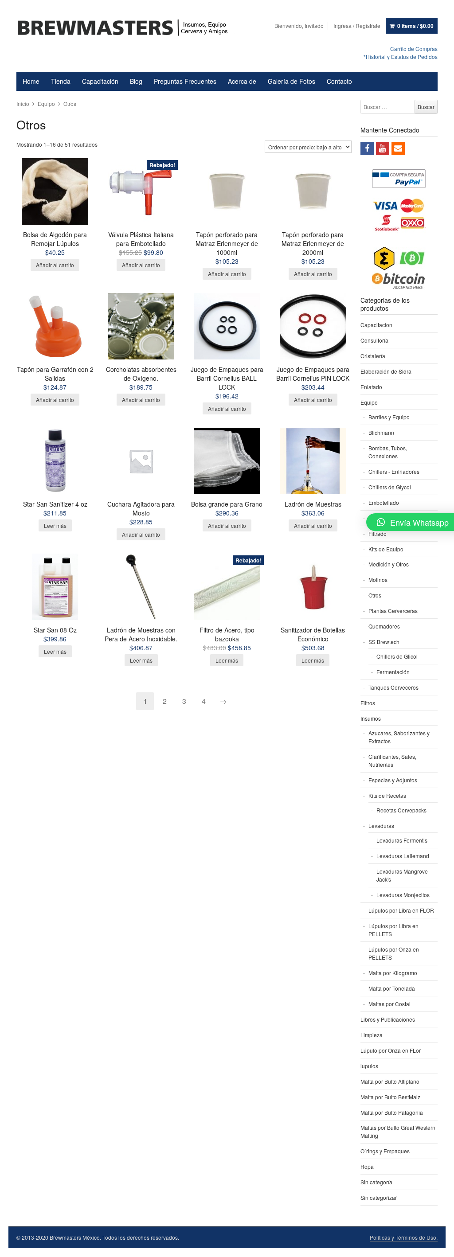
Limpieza (371, 1034)
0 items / (415, 26)
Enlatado (371, 386)
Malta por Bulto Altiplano (389, 1081)
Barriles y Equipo (389, 417)
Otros (374, 595)
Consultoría (374, 340)
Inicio (22, 103)
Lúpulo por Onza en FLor (390, 1050)
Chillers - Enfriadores (393, 471)
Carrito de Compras (414, 48)
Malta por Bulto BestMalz (390, 1097)
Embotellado (383, 502)
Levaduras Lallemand (402, 855)
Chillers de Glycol (389, 487)
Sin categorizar (378, 1197)
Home (31, 81)
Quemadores (384, 626)
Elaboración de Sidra (385, 371)
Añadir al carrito (55, 265)
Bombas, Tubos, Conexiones (387, 452)
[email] (398, 148)
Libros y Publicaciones (387, 1019)
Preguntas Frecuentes (185, 81)
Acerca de (242, 81)
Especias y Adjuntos (392, 780)
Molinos (377, 579)
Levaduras (381, 825)
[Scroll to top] (437, 1245)
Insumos (370, 718)
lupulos (369, 1066)
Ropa (367, 1166)
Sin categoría (376, 1182)
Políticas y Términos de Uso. (404, 1237)
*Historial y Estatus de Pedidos (401, 56)
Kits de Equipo (385, 549)
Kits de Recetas (387, 795)
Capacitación (100, 81)
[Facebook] (367, 148)
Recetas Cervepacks (401, 810)
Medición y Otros (388, 564)
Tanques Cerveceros (393, 687)
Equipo (46, 103)
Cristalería (372, 355)
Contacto (339, 81)
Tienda (60, 81)
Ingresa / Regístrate (356, 25)
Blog (136, 81)
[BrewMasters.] (126, 28)
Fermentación (393, 671)
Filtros (367, 703)
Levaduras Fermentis (401, 840)
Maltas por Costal (389, 1003)
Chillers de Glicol (397, 656)
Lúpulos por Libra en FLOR (401, 910)
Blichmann (381, 432)
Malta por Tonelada (391, 988)
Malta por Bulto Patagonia (391, 1112)
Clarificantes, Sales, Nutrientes (392, 760)
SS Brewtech (383, 641)
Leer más (55, 525)
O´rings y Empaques (385, 1151)
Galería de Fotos (291, 81)
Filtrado (377, 533)
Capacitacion (376, 324)
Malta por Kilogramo (392, 972)
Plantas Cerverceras (393, 610)
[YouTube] (382, 148)
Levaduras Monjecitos (403, 894)
